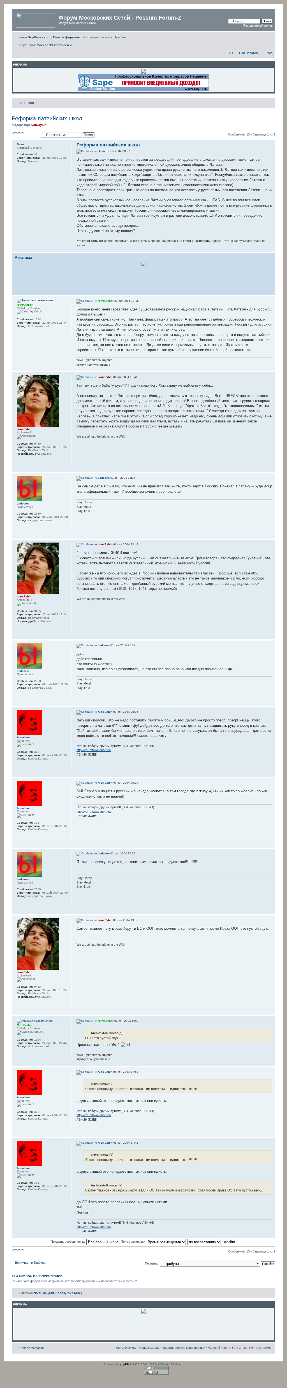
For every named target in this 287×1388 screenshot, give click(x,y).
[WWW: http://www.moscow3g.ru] (19, 461)
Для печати (260, 36)
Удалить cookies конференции (183, 1347)
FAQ (230, 53)
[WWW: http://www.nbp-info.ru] (19, 168)
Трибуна (120, 37)
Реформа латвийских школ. (48, 118)
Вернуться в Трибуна (30, 1262)
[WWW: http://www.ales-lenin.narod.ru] (27, 766)
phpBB (124, 1364)
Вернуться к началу (270, 249)
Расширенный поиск (257, 25)
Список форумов (31, 1348)
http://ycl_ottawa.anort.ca (94, 750)
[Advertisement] (143, 279)
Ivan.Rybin (39, 125)
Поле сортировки (133, 1241)
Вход (268, 53)
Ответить (18, 133)
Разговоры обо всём (97, 37)
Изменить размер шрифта (268, 36)
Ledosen (104, 477)
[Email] (19, 333)
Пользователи (249, 53)
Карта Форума (125, 1347)
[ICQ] (34, 333)
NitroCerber (106, 300)
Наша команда (148, 1347)
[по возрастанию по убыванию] (212, 1241)
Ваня (101, 151)
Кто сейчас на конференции (37, 1275)
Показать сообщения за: (68, 1241)
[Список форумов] (36, 19)
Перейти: (151, 1263)
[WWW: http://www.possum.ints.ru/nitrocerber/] (27, 333)
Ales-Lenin (105, 711)
